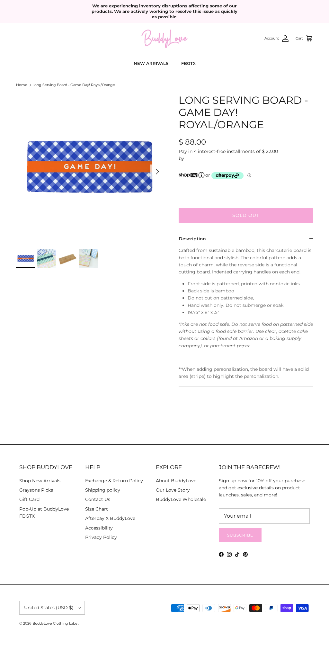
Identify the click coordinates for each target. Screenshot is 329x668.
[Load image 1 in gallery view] (90, 168)
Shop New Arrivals (39, 481)
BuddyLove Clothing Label (55, 623)
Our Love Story (173, 490)
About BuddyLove (176, 481)
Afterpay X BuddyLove (110, 518)
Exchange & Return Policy (114, 481)
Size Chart (96, 509)
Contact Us (97, 499)
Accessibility (99, 528)
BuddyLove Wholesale (181, 499)
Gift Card (29, 499)
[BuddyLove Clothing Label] (164, 39)
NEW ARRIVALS (151, 63)
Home (21, 85)
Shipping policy (102, 490)
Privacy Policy (101, 537)
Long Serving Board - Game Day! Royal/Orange (73, 85)
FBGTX (188, 63)
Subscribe (240, 535)
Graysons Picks (36, 490)
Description (192, 239)
